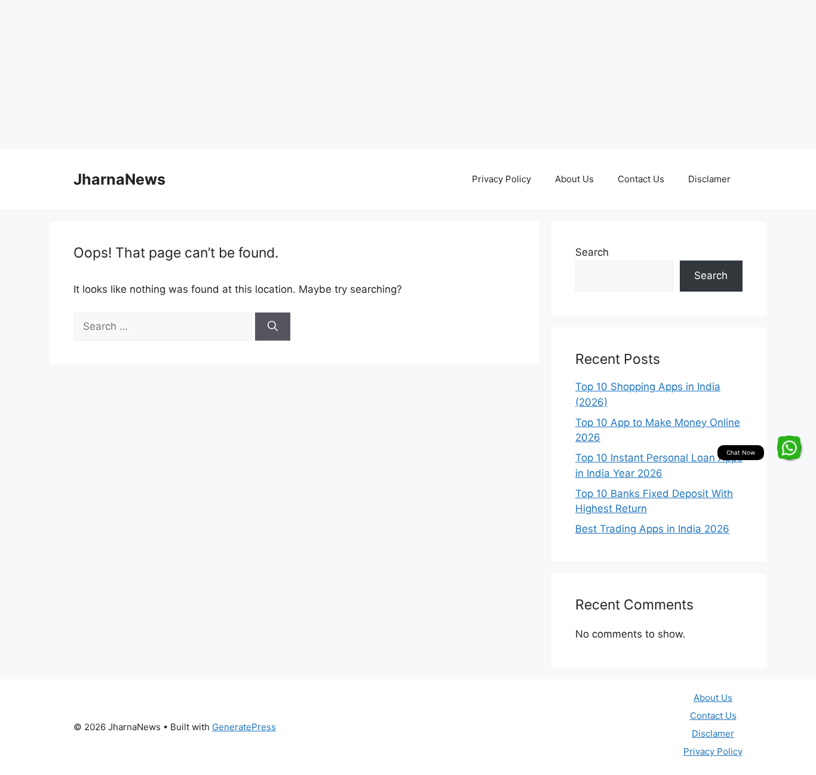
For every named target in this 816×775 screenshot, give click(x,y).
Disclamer (709, 179)
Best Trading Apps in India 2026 (652, 529)
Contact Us (641, 179)
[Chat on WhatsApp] (789, 448)
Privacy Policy (501, 179)
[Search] (272, 327)
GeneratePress (244, 727)
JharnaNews (119, 179)
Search (592, 252)
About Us (574, 179)
